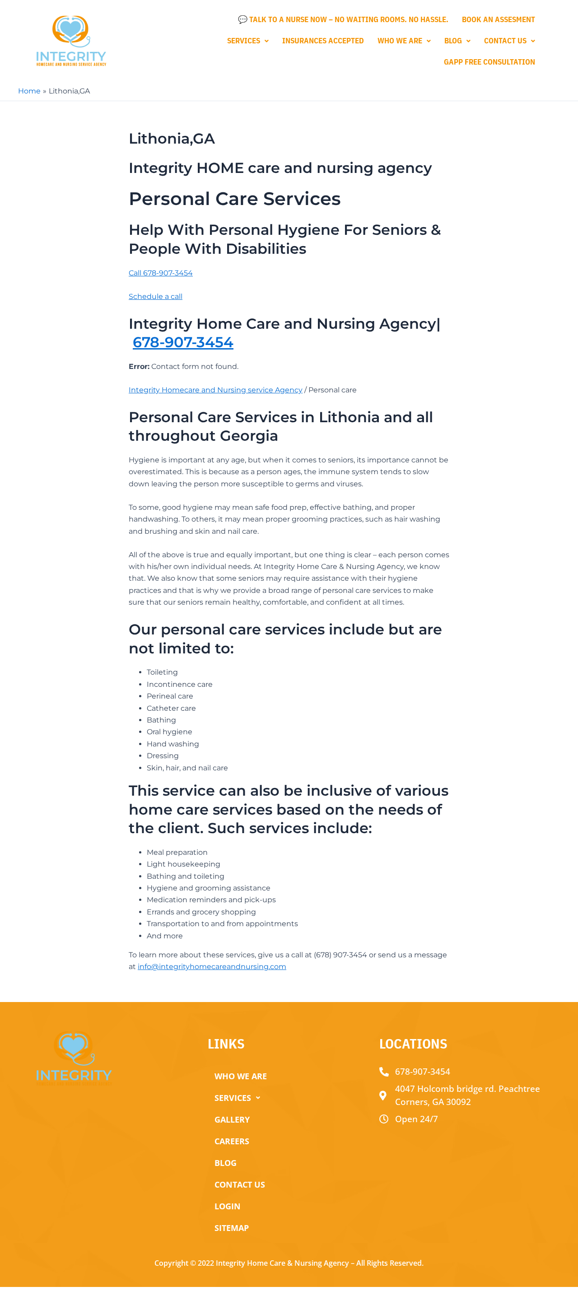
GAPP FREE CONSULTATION (489, 62)
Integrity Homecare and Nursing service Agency (216, 390)
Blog (453, 41)
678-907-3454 (183, 342)
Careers (231, 1141)
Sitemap (231, 1227)
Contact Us (505, 41)
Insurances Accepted (323, 41)
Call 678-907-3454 (161, 273)
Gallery (232, 1119)
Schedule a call (155, 296)
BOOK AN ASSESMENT (498, 19)
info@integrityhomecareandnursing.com (212, 966)
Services (243, 41)
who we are (400, 41)
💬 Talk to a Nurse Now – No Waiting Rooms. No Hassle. (343, 19)
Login (227, 1206)
